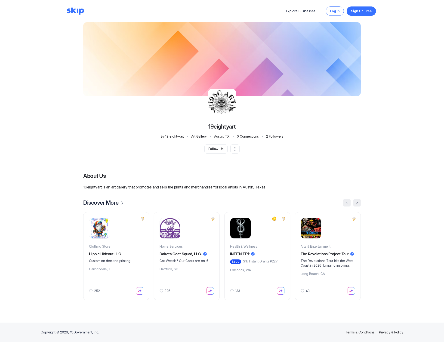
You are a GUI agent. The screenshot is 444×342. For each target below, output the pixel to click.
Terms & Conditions (360, 332)
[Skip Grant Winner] (274, 218)
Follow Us (216, 149)
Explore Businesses (301, 11)
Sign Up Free (361, 11)
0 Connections (248, 136)
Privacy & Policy (391, 332)
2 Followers (274, 136)
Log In (335, 11)
